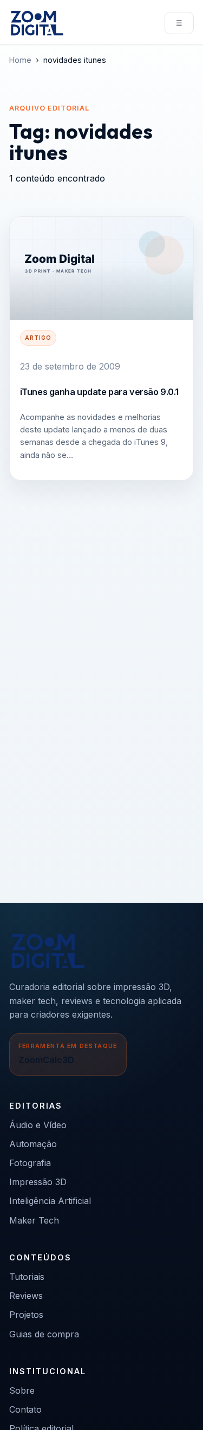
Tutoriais (26, 1276)
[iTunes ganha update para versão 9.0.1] (101, 268)
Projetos (26, 1314)
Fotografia (30, 1162)
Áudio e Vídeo (38, 1125)
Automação (33, 1143)
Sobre (22, 1390)
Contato (25, 1409)
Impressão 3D (38, 1181)
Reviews (26, 1295)
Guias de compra (44, 1334)
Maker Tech (34, 1220)
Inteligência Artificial (50, 1200)
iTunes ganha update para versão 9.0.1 (99, 391)
